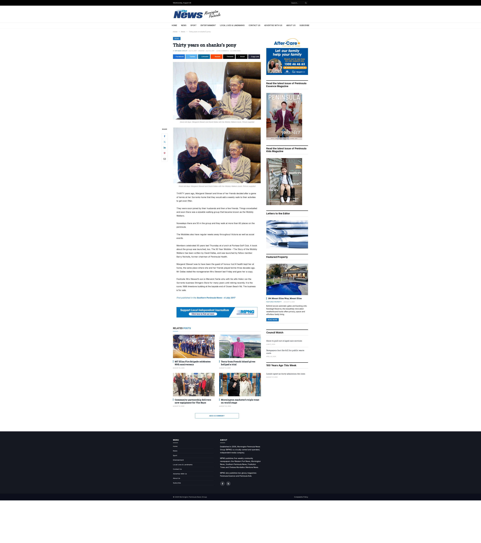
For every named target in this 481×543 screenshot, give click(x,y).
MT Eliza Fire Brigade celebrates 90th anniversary (193, 363)
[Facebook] (164, 136)
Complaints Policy (301, 497)
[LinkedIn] (164, 147)
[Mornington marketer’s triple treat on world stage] (240, 384)
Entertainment (208, 25)
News (184, 25)
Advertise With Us (273, 25)
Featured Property (274, 302)
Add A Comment (217, 416)
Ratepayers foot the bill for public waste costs (285, 351)
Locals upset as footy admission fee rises (285, 373)
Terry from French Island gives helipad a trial (238, 363)
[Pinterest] (164, 153)
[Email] (164, 159)
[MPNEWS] (197, 14)
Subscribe (304, 25)
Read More (272, 320)
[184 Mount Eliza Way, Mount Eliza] (287, 279)
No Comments (223, 50)
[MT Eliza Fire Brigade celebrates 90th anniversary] (194, 346)
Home (174, 25)
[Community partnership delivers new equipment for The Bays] (194, 384)
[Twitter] (164, 142)
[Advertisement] (240, 521)
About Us (290, 25)
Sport (193, 25)
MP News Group (181, 50)
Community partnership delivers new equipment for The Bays (193, 401)
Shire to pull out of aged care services (284, 341)
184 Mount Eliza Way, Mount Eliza (285, 298)
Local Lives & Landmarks (232, 25)
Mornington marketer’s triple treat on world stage (240, 401)
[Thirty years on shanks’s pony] (217, 91)
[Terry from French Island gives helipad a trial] (240, 346)
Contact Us (254, 25)
